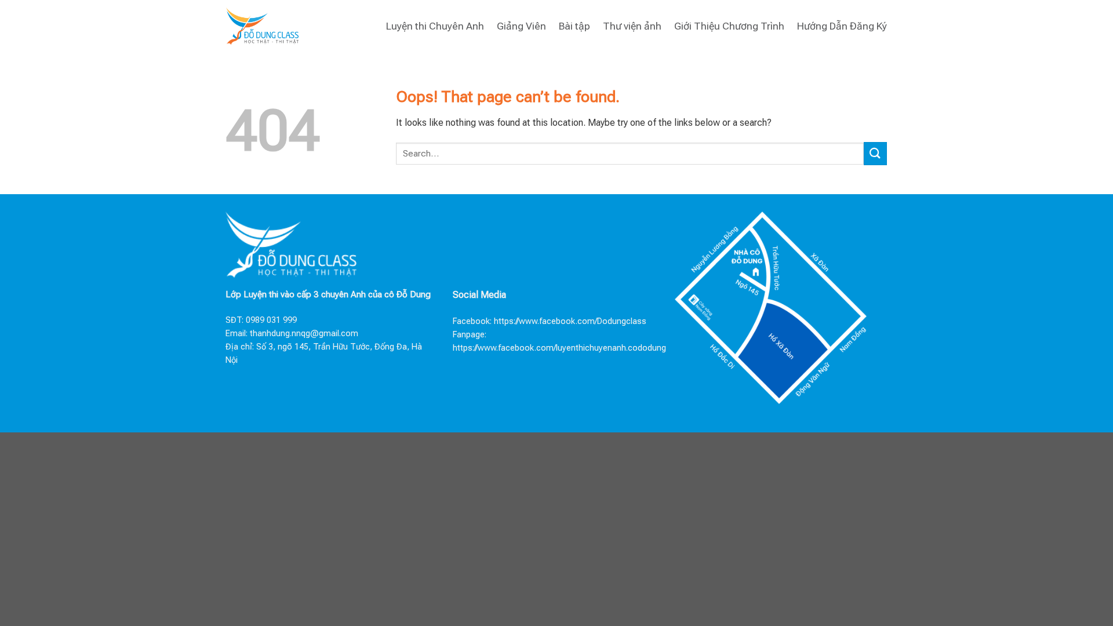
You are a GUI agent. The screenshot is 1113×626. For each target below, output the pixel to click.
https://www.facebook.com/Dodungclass (570, 321)
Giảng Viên (521, 26)
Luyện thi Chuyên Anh (435, 26)
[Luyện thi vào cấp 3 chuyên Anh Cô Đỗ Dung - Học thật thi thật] (262, 26)
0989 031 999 (271, 320)
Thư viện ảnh (632, 26)
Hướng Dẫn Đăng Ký (842, 26)
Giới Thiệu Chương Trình (729, 26)
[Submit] (875, 153)
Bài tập (574, 26)
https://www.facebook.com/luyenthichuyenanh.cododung (559, 348)
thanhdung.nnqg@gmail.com (304, 334)
